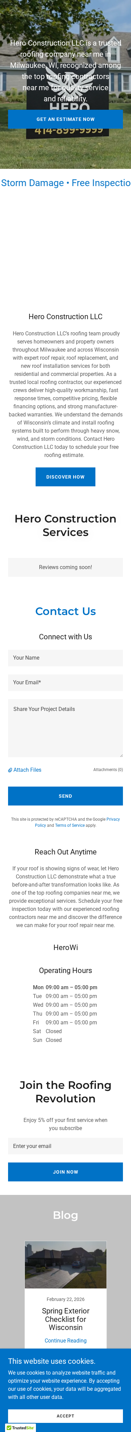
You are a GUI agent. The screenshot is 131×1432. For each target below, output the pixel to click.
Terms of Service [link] (70, 825)
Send (65, 796)
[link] (65, 1296)
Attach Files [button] (27, 770)
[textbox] (65, 658)
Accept (65, 1415)
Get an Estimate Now (66, 119)
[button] (10, 770)
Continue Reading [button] (66, 1340)
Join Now (65, 1172)
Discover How (65, 477)
